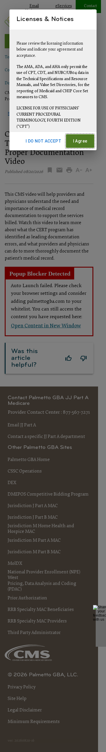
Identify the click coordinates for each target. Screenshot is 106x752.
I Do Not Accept (43, 141)
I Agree (80, 141)
